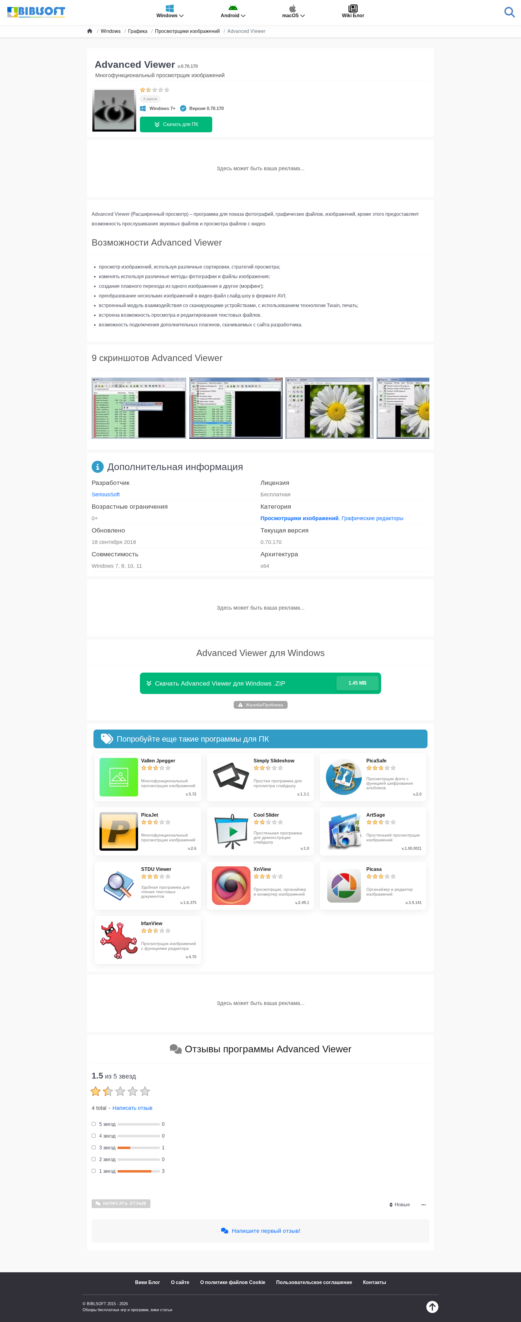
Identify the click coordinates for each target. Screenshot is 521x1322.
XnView (262, 869)
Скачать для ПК (180, 124)
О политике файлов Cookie (232, 1282)
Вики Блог (147, 1282)
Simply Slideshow (274, 760)
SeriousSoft (106, 494)
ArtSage (375, 815)
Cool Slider (266, 815)
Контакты (374, 1282)
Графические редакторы (372, 518)
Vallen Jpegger (158, 760)
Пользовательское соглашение (314, 1282)
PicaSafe (376, 760)
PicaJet (149, 815)
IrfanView (151, 923)
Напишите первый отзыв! (265, 1231)
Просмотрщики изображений (299, 518)
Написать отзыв (132, 1108)
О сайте (180, 1282)
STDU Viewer (156, 869)
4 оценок (150, 99)
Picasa (374, 869)
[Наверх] (432, 1311)
